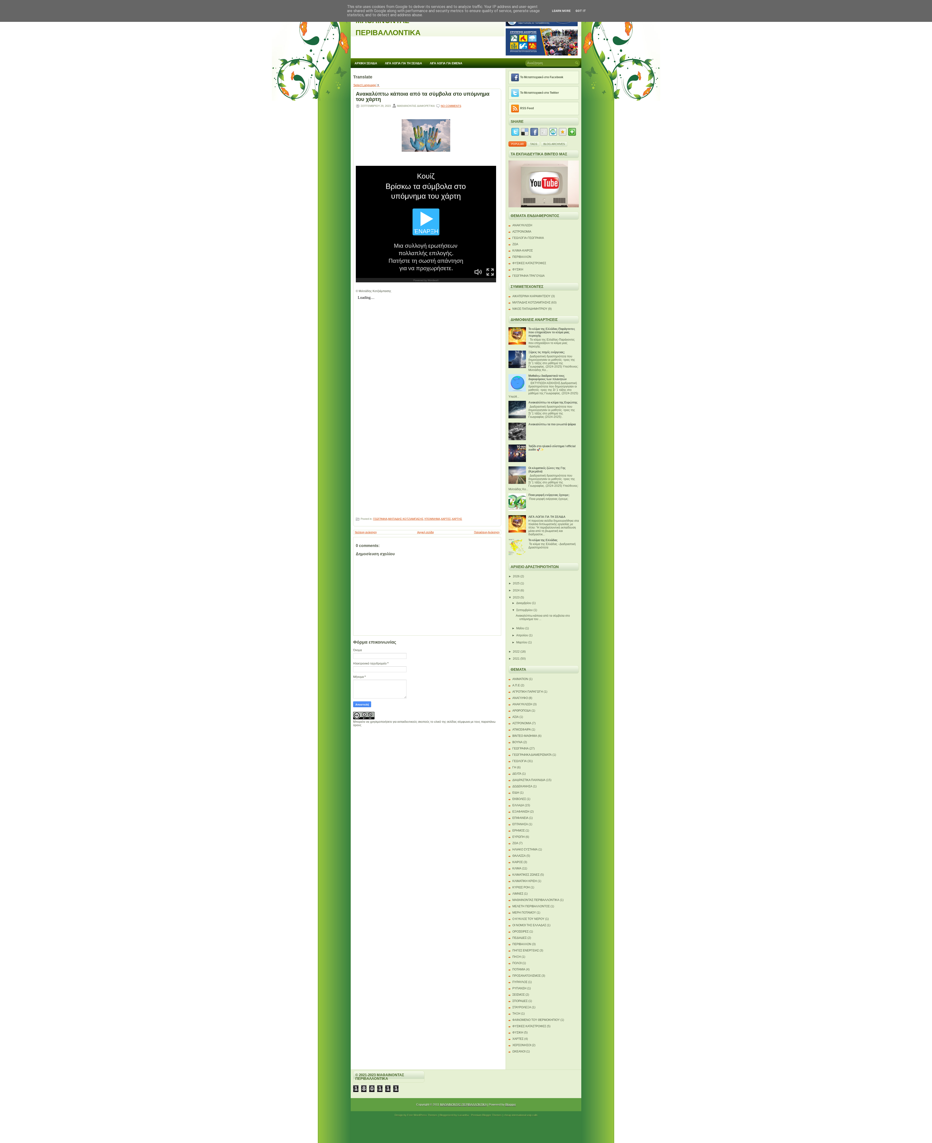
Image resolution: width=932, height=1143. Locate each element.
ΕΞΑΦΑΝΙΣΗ (520, 811)
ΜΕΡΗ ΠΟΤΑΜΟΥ (524, 912)
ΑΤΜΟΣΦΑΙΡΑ (521, 729)
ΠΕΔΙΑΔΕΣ (519, 938)
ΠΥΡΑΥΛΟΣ (519, 982)
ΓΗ (514, 767)
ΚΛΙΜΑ (516, 868)
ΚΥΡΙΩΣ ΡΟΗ (521, 887)
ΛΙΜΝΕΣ (517, 893)
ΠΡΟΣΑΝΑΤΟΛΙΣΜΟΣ (526, 975)
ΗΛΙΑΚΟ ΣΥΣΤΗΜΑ (525, 849)
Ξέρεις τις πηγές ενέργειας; (546, 352)
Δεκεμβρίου (523, 603)
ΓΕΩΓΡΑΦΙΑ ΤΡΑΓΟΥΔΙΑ (528, 275)
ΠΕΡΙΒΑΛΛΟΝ (521, 257)
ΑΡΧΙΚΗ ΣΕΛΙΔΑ (366, 63)
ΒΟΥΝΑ (517, 742)
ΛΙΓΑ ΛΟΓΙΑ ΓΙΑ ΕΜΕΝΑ (446, 63)
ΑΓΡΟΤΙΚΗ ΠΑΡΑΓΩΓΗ (527, 691)
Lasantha (463, 1115)
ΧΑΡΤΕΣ (446, 518)
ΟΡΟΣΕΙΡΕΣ (520, 931)
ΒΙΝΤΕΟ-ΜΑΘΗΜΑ (524, 736)
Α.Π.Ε (516, 685)
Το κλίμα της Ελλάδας (543, 540)
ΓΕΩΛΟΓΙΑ (519, 761)
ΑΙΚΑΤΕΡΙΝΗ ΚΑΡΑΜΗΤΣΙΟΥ (531, 296)
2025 (516, 583)
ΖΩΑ (515, 244)
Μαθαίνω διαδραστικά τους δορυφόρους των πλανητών (547, 377)
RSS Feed (527, 108)
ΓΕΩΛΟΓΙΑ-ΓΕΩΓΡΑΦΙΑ (528, 238)
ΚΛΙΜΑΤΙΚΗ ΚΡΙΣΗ (524, 881)
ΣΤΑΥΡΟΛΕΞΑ (521, 1007)
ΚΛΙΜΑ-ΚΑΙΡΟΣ (522, 250)
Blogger (510, 1104)
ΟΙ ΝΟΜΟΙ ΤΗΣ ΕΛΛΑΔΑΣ (529, 925)
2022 (516, 651)
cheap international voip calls (521, 1115)
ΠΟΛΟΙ (517, 963)
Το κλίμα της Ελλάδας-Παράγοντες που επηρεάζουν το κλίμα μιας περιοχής (551, 332)
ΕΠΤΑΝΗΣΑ (520, 824)
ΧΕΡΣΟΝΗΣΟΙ (521, 1045)
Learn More (561, 11)
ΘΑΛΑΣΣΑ (519, 855)
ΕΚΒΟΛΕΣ (519, 799)
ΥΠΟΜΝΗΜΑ (432, 518)
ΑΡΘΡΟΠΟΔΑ (521, 710)
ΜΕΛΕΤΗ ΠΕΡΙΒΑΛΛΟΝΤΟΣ (531, 906)
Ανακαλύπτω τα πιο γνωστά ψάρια (552, 424)
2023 (516, 597)
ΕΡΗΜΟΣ (518, 830)
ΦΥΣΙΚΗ (517, 269)
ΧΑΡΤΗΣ (457, 518)
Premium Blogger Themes (486, 1115)
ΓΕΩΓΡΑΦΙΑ (380, 518)
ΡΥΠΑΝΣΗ (519, 988)
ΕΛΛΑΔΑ (518, 805)
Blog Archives (554, 144)
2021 (516, 658)
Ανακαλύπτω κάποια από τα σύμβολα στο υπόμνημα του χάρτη (423, 96)
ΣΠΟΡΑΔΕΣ (520, 1001)
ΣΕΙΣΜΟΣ (518, 994)
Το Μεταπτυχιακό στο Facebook (541, 77)
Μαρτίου (521, 642)
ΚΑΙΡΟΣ (517, 862)
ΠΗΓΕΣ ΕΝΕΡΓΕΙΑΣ (525, 950)
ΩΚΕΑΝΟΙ (518, 1051)
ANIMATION (520, 679)
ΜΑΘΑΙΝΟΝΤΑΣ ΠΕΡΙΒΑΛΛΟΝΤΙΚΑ (535, 900)
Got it (580, 11)
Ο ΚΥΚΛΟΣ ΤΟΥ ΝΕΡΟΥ (528, 919)
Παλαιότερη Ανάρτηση (486, 532)
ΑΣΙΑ (515, 717)
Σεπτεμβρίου (524, 610)
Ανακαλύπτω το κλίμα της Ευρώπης (552, 402)
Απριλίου (522, 635)
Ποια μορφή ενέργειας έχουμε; (548, 495)
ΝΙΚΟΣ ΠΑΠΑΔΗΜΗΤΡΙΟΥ (529, 309)
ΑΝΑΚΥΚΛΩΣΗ (522, 225)
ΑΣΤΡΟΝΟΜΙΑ (521, 231)
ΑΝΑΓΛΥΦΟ (520, 698)
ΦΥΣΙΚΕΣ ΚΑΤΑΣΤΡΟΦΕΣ (529, 263)
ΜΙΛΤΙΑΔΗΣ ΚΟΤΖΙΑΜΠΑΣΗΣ (406, 518)
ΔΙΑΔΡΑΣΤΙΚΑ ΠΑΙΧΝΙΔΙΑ (528, 780)
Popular (517, 144)
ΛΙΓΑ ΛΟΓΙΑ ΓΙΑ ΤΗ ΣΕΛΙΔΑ (403, 63)
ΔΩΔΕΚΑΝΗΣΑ (522, 786)
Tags (533, 144)
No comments (451, 105)
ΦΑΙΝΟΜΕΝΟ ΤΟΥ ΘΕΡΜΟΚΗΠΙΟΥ (536, 1020)
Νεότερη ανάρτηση (366, 532)
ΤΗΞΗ (516, 1013)
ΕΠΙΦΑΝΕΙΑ (520, 818)
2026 (516, 576)
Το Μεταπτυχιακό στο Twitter (539, 92)
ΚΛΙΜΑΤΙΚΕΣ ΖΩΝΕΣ (526, 874)
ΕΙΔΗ (515, 792)
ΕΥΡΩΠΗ (518, 837)
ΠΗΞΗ (516, 956)
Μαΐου (520, 628)
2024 (516, 590)
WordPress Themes (425, 1115)
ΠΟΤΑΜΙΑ (518, 969)
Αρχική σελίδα (425, 532)
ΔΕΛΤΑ (516, 773)
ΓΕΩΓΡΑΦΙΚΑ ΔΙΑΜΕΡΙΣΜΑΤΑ (532, 754)
